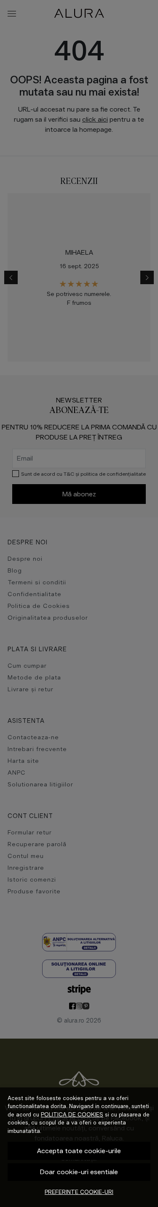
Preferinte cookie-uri (79, 1192)
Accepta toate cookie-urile (79, 1150)
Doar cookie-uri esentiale (79, 1171)
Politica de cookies (72, 1114)
